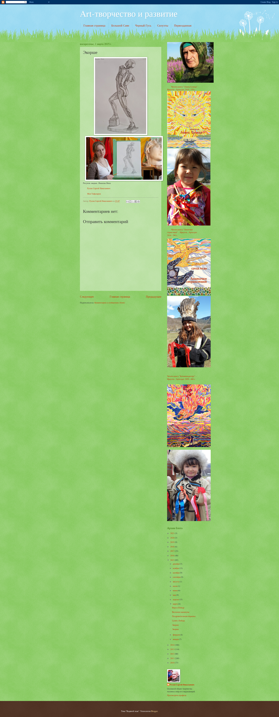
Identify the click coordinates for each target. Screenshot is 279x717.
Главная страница (94, 25)
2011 (172, 658)
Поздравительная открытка (183, 616)
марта (175, 603)
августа (176, 581)
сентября (177, 577)
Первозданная (182, 25)
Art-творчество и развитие (129, 13)
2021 (172, 533)
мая (174, 595)
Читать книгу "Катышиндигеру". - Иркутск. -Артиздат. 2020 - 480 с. (182, 377)
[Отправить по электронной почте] (127, 201)
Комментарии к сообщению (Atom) (109, 302)
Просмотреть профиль (176, 695)
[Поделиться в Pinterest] (138, 201)
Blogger (154, 711)
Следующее (87, 296)
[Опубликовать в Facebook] (135, 201)
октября (176, 572)
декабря (176, 563)
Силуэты (162, 25)
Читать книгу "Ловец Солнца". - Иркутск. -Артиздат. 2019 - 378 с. (183, 88)
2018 (172, 546)
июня (175, 590)
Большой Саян (120, 25)
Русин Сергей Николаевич (98, 188)
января (176, 639)
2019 (172, 542)
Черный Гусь (143, 25)
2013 (172, 649)
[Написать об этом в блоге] (130, 201)
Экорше (175, 625)
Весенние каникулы (180, 612)
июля (175, 586)
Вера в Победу (178, 607)
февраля (176, 634)
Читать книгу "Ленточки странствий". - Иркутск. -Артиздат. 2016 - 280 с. (182, 232)
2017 (172, 551)
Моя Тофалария (94, 193)
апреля (176, 599)
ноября (176, 568)
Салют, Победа (178, 620)
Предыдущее (153, 296)
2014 (172, 644)
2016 (172, 555)
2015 (172, 560)
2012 (172, 653)
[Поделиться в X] (133, 201)
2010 (172, 662)
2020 (172, 537)
